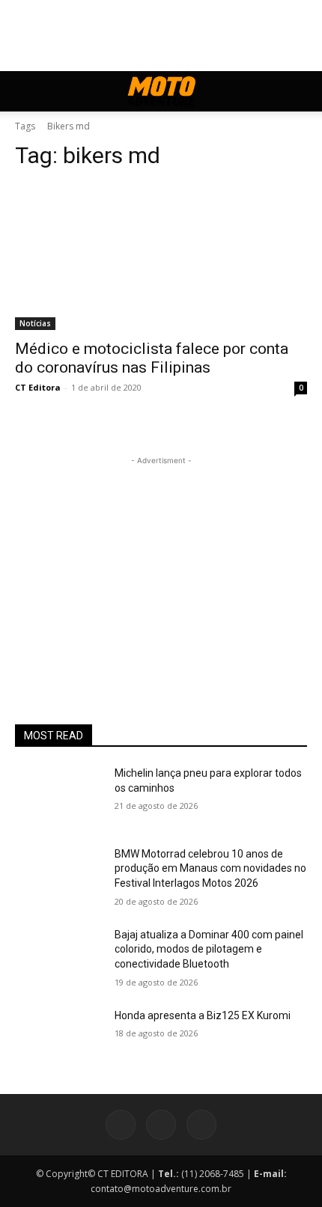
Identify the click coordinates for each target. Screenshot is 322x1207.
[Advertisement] (161, 562)
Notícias (35, 323)
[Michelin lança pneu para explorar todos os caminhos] (59, 797)
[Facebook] (121, 1125)
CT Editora (38, 387)
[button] (25, 91)
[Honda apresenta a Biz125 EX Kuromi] (59, 1039)
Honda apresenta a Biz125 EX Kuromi (203, 1015)
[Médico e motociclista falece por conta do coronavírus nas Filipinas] (161, 257)
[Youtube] (201, 1125)
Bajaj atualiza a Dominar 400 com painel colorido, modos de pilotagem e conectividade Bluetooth (209, 949)
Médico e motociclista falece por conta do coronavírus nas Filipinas (151, 358)
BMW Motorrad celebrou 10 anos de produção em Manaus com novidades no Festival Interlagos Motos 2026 (210, 868)
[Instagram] (161, 1125)
